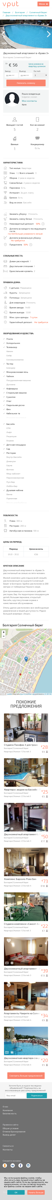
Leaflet (9, 694)
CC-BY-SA (48, 694)
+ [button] (4, 632)
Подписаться (37, 1095)
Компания (8, 1110)
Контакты (8, 1150)
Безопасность (10, 1113)
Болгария (20, 12)
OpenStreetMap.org (27, 694)
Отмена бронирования (14, 1131)
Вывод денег (9, 1135)
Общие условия (10, 1128)
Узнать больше (36, 1192)
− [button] (4, 636)
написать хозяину (26, 83)
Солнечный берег (38, 12)
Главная (6, 12)
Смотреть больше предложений (26, 1075)
